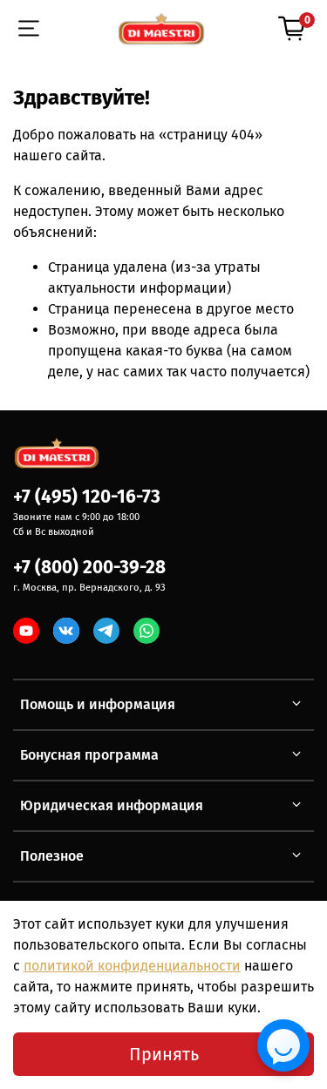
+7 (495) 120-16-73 (86, 497)
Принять (164, 1054)
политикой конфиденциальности (132, 965)
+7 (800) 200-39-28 (89, 567)
